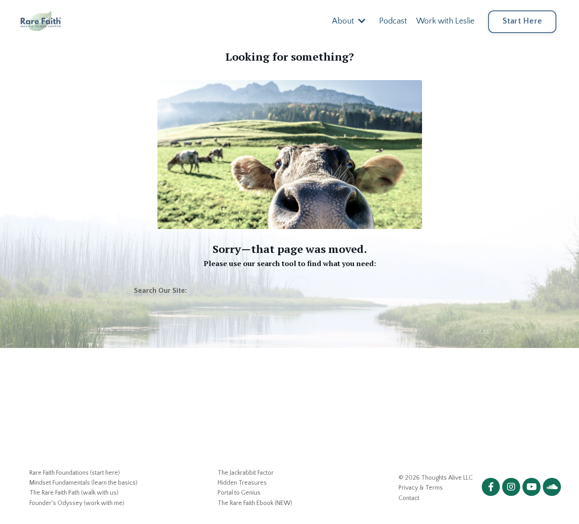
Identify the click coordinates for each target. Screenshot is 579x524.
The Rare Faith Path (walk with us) (74, 492)
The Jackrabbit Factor (246, 472)
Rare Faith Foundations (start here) (74, 472)
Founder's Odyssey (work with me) (76, 503)
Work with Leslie (445, 21)
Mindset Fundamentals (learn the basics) (83, 482)
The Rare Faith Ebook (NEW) (255, 503)
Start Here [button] (522, 21)
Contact (409, 498)
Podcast (393, 21)
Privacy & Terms (421, 487)
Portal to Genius (239, 492)
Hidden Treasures (242, 482)
